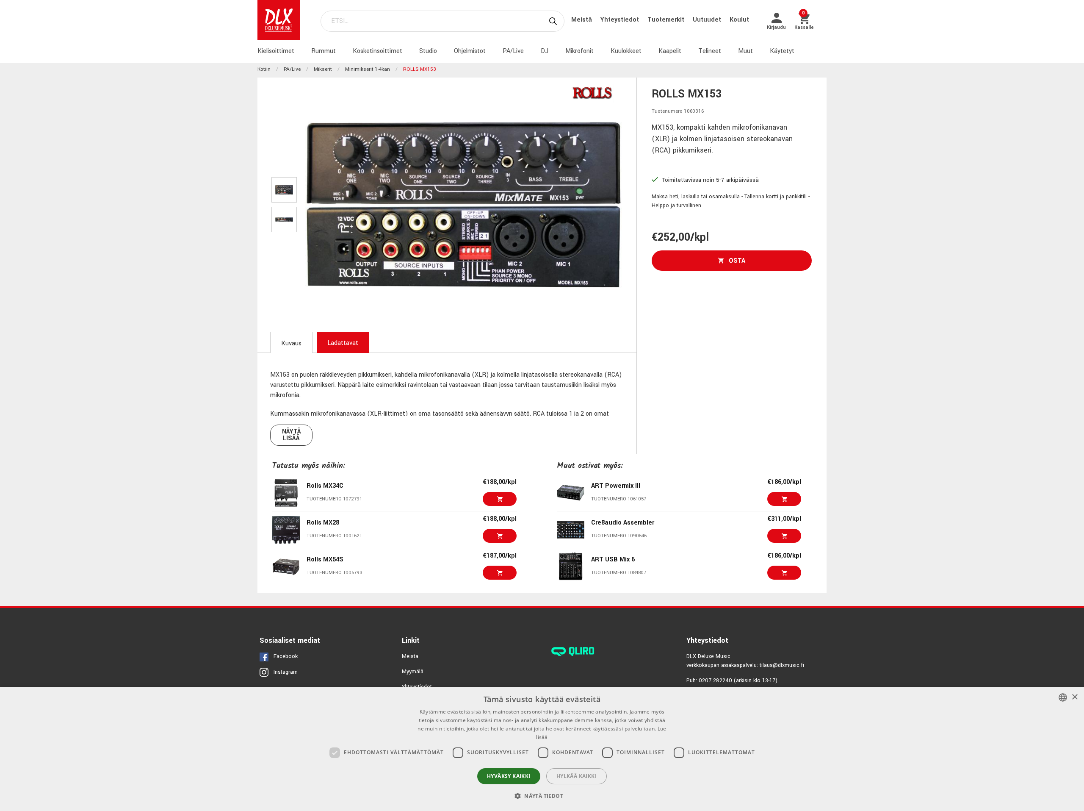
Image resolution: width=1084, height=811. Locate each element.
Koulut (739, 19)
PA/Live (513, 51)
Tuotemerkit (666, 19)
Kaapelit (669, 51)
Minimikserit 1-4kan (367, 69)
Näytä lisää (291, 435)
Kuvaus (291, 343)
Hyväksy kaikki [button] (509, 776)
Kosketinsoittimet (377, 51)
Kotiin (264, 69)
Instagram (286, 672)
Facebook (286, 656)
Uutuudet (708, 19)
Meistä (582, 19)
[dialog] (542, 749)
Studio (428, 51)
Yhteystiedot (620, 19)
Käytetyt (782, 51)
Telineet (709, 51)
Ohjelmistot (470, 51)
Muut (745, 51)
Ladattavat (342, 343)
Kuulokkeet (626, 51)
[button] (542, 796)
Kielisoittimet (275, 51)
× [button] (1074, 697)
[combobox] (1063, 697)
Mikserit (323, 69)
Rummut (323, 51)
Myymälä (412, 671)
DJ (544, 51)
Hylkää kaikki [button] (576, 776)
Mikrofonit (579, 51)
